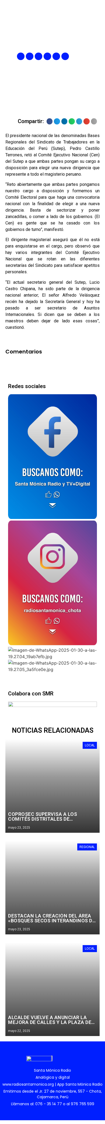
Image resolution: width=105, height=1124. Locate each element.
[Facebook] (20, 56)
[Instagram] (38, 56)
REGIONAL (87, 847)
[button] (96, 56)
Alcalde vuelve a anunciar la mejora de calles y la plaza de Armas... (49, 1022)
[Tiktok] (65, 56)
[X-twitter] (47, 56)
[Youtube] (56, 56)
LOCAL (90, 745)
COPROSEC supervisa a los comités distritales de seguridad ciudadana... (42, 819)
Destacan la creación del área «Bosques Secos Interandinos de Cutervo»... (51, 920)
